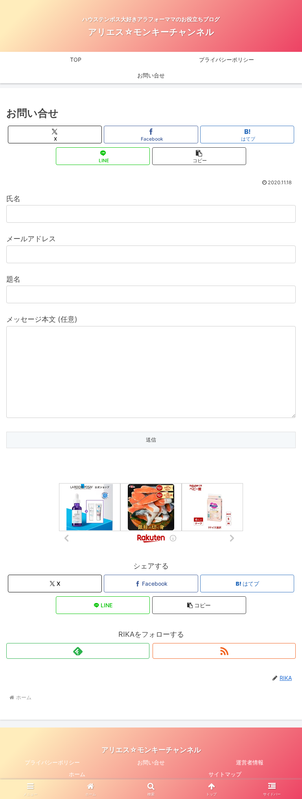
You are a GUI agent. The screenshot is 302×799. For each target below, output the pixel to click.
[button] (199, 156)
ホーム (77, 774)
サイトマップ (224, 774)
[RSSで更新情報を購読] (224, 651)
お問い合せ (151, 762)
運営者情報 (249, 762)
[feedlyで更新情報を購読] (77, 651)
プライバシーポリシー (52, 762)
